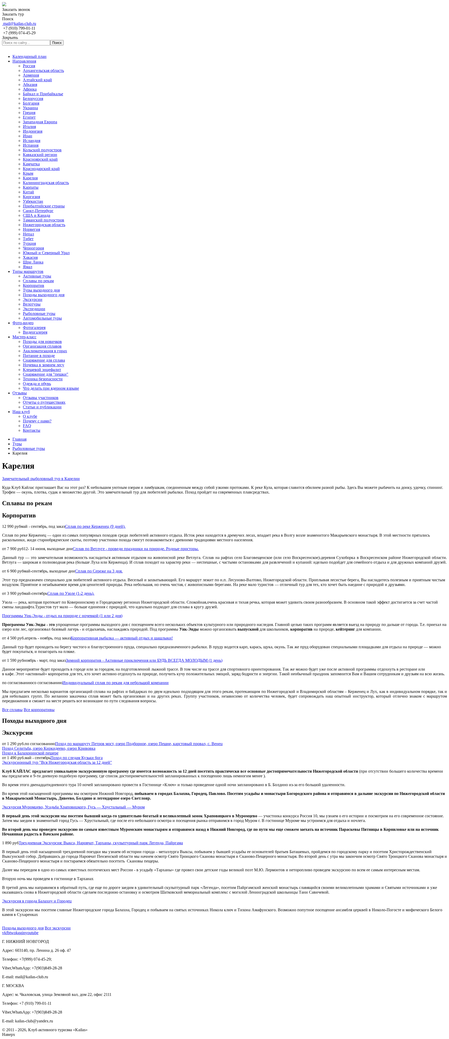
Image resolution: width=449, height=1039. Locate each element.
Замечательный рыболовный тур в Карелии (41, 478)
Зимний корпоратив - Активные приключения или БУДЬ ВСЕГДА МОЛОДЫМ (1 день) (144, 660)
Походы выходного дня (23, 928)
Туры (17, 444)
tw (12, 932)
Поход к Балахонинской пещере (30, 753)
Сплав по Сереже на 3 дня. (99, 571)
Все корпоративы (39, 709)
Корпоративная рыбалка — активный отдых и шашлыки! (122, 638)
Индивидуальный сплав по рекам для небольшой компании (115, 682)
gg (20, 932)
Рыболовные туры (28, 448)
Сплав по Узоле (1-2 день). (70, 593)
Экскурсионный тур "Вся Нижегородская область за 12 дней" (57, 762)
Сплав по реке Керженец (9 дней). (95, 526)
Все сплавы (12, 709)
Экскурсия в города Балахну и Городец (37, 901)
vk (4, 932)
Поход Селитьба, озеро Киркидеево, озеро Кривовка (48, 748)
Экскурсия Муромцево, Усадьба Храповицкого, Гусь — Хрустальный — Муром (73, 807)
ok (16, 932)
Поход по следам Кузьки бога (76, 757)
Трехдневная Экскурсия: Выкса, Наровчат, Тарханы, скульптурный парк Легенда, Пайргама (101, 843)
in (23, 932)
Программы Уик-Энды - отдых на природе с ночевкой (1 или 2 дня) (62, 615)
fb (8, 932)
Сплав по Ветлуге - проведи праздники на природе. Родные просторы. (136, 549)
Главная (19, 439)
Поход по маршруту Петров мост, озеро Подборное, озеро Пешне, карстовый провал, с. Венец (139, 743)
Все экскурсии (58, 928)
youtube (31, 932)
